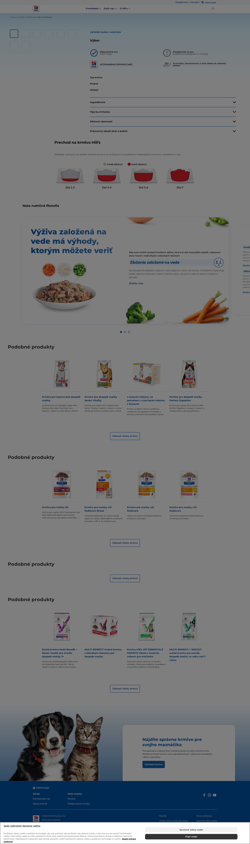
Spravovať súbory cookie (191, 830)
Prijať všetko (191, 836)
